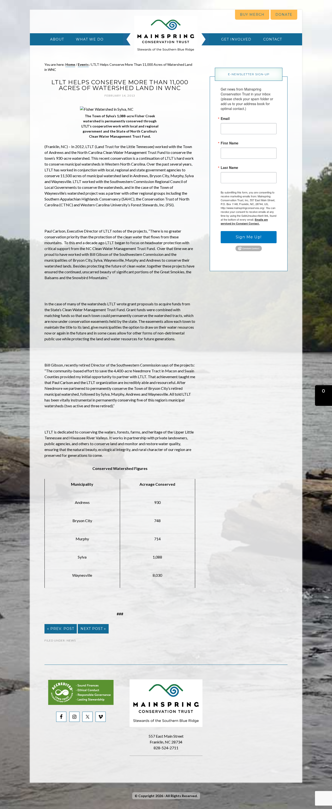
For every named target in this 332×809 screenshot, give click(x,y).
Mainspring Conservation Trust (165, 35)
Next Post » (93, 628)
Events (83, 64)
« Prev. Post (60, 628)
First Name (229, 143)
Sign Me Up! (249, 237)
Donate (283, 14)
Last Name (229, 167)
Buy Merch (252, 14)
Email (225, 118)
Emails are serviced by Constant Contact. (244, 221)
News (71, 640)
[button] (323, 395)
